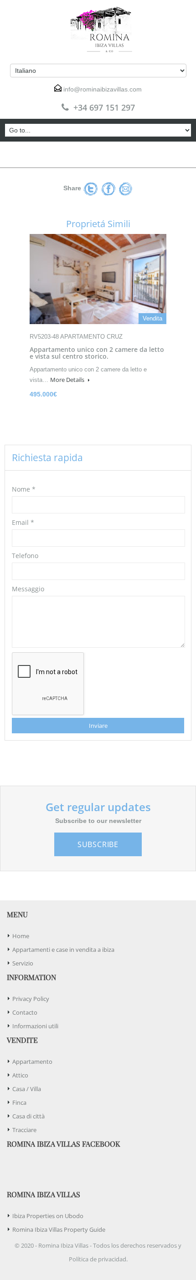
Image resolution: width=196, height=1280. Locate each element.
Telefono (25, 555)
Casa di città (28, 1116)
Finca (19, 1102)
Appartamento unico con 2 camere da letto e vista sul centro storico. (97, 353)
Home (20, 936)
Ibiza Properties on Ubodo (47, 1216)
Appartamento (32, 1061)
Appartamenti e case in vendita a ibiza (63, 949)
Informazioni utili (35, 1026)
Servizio (22, 963)
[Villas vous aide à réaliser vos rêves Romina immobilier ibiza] (98, 29)
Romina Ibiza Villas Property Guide (58, 1229)
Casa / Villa (26, 1089)
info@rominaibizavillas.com (102, 89)
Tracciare (24, 1130)
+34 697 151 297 (104, 107)
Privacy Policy (30, 999)
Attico (20, 1075)
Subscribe (98, 844)
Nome (24, 489)
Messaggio (28, 588)
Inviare (98, 725)
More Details (68, 380)
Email (23, 522)
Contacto (24, 1012)
